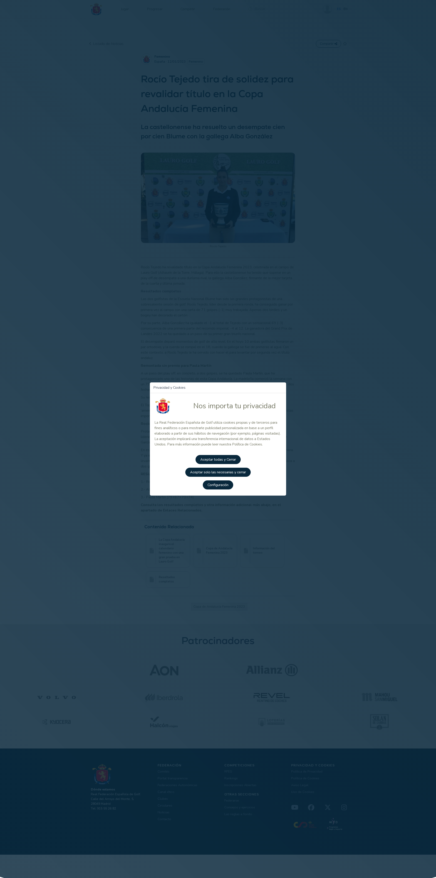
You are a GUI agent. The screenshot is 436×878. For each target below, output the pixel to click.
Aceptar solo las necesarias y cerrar (218, 472)
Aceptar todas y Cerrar (218, 459)
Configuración (218, 484)
